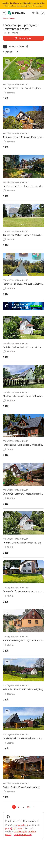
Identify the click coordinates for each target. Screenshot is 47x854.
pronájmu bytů (20, 825)
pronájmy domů (13, 828)
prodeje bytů (20, 831)
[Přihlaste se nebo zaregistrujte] (43, 13)
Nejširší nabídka (17, 46)
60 (28, 807)
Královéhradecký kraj (16, 29)
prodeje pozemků (23, 834)
